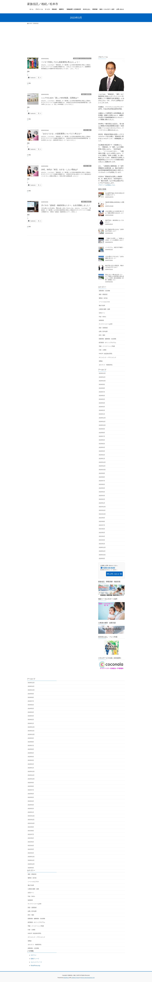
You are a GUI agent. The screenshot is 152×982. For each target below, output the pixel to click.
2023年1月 (102, 458)
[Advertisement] (76, 38)
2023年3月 (102, 451)
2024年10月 (102, 380)
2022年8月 (102, 477)
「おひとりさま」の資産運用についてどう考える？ (61, 134)
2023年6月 (102, 440)
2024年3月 (102, 406)
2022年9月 (102, 473)
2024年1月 (102, 414)
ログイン (33, 955)
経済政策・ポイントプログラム (82, 58)
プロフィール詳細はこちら (106, 185)
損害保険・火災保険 (104, 290)
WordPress (66, 977)
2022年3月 (102, 495)
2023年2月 (102, 455)
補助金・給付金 (103, 298)
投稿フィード (35, 958)
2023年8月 (102, 432)
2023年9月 (102, 429)
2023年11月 (102, 421)
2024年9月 (102, 384)
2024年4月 (102, 403)
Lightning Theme (75, 977)
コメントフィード (36, 962)
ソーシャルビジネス (104, 301)
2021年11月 (102, 510)
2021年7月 (102, 525)
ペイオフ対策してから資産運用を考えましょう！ (60, 62)
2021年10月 (102, 514)
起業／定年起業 (103, 331)
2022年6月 (102, 484)
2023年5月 (102, 443)
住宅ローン (102, 313)
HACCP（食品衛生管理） (106, 353)
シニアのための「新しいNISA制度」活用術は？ (60, 98)
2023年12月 (102, 418)
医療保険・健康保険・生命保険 (107, 339)
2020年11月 (102, 551)
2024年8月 (102, 388)
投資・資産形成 (86, 94)
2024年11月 (102, 377)
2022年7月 (102, 480)
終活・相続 (87, 130)
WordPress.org (35, 965)
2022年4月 (102, 491)
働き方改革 (102, 305)
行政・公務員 (102, 350)
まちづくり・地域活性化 (105, 364)
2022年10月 (102, 469)
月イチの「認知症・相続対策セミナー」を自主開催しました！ (66, 205)
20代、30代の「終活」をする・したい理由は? (59, 169)
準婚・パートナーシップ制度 (107, 346)
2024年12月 (102, 373)
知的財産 (101, 320)
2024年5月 (102, 399)
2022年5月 (102, 488)
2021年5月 (102, 532)
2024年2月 (102, 410)
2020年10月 (102, 554)
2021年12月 (102, 506)
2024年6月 (102, 395)
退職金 (101, 361)
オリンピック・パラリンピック (107, 357)
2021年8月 (102, 521)
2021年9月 (102, 517)
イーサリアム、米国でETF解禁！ (114, 247)
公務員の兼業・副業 (104, 309)
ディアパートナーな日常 (105, 324)
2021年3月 (102, 540)
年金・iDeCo (102, 316)
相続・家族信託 (86, 201)
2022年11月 (102, 466)
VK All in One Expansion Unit (87, 977)
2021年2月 (102, 543)
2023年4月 (102, 447)
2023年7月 (102, 436)
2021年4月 (102, 536)
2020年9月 (102, 558)
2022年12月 (102, 462)
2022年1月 (102, 503)
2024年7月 (102, 392)
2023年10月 (102, 425)
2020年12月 (102, 547)
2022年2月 (102, 499)
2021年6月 (102, 529)
